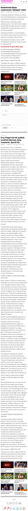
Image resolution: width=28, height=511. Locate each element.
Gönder (5, 127)
